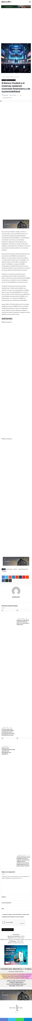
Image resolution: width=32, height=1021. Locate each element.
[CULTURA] (6, 2)
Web (3, 908)
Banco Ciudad (9, 569)
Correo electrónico (7, 902)
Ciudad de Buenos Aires (23, 569)
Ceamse (15, 569)
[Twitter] (15, 1015)
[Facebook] (13, 1015)
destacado (4, 571)
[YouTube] (17, 1015)
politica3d (6, 95)
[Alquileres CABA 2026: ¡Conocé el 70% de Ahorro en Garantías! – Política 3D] (23, 613)
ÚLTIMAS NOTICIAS (11, 80)
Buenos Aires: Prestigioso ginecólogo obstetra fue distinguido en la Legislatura (8, 751)
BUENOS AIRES (9, 77)
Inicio (3, 77)
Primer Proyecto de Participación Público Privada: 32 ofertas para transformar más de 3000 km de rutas (8, 732)
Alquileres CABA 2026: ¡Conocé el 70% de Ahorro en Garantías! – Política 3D (23, 622)
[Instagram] (19, 1015)
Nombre (4, 897)
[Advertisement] (16, 26)
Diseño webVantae (16, 1008)
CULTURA (16, 77)
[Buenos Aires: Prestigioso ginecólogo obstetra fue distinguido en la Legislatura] (8, 741)
